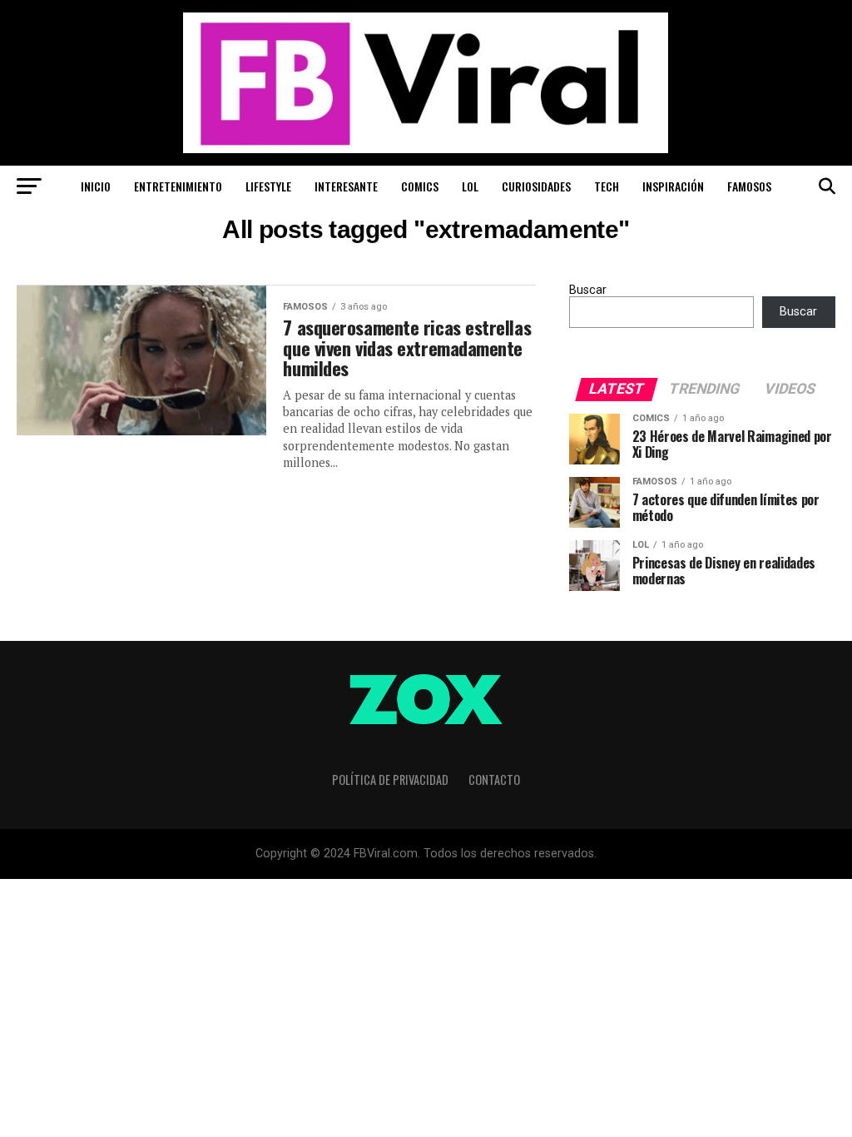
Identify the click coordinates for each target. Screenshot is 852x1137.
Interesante (346, 186)
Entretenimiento (178, 186)
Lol (470, 186)
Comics (419, 186)
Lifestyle (268, 186)
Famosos (749, 186)
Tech (606, 186)
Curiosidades (536, 186)
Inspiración (673, 186)
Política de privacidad (390, 779)
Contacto (494, 779)
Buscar (588, 290)
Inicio (96, 186)
